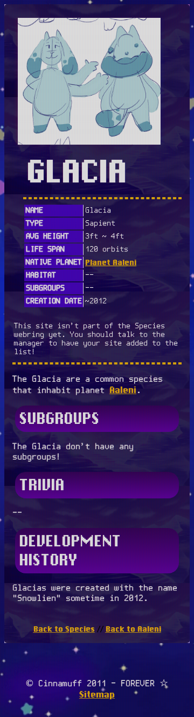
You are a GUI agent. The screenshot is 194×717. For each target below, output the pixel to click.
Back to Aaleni (133, 629)
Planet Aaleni (110, 262)
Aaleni (122, 390)
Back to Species (64, 629)
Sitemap (97, 694)
